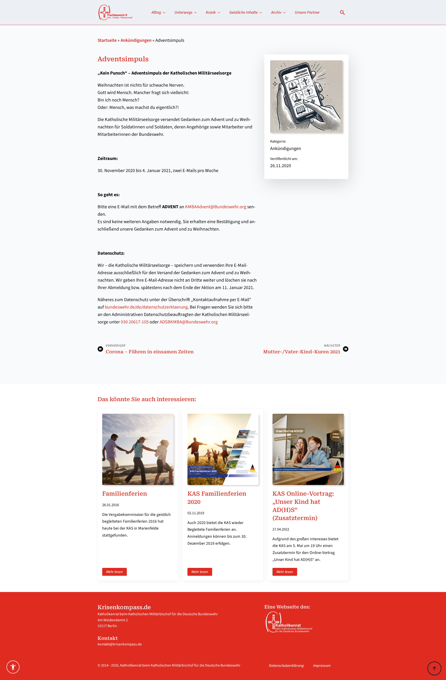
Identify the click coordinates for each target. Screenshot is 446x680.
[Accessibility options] (13, 667)
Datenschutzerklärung (286, 665)
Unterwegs (183, 12)
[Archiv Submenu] (285, 12)
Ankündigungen (136, 40)
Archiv (276, 12)
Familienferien (124, 493)
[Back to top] (434, 668)
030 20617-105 (135, 322)
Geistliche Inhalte (243, 12)
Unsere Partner (307, 12)
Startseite (107, 40)
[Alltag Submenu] (165, 12)
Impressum (322, 665)
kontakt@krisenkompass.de (120, 644)
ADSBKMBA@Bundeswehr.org (189, 322)
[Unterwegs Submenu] (196, 12)
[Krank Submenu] (220, 12)
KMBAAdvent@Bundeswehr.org (215, 207)
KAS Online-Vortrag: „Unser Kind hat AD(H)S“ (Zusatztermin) (303, 505)
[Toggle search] (342, 13)
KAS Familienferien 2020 (216, 497)
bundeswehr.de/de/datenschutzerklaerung (146, 307)
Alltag (156, 12)
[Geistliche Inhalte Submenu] (262, 12)
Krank (211, 12)
